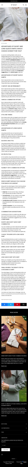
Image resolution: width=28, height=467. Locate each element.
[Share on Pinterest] (17, 304)
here (19, 292)
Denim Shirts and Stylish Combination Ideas (14, 356)
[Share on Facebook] (4, 304)
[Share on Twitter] (11, 304)
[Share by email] (23, 304)
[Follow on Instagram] (2, 454)
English (13, 458)
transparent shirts (15, 59)
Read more (4, 366)
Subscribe (5, 449)
